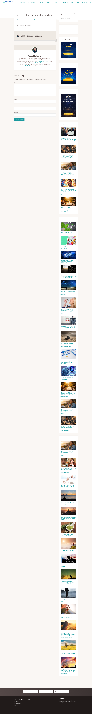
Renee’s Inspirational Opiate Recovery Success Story (68, 616)
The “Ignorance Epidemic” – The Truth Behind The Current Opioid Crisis (67, 345)
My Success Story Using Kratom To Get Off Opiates (67, 535)
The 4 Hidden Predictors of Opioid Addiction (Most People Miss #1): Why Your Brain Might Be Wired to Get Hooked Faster (68, 192)
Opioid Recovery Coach (44, 61)
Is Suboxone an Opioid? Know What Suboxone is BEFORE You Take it (68, 362)
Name (15, 99)
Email (15, 106)
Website (16, 112)
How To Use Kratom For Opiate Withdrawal (67, 233)
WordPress (36, 707)
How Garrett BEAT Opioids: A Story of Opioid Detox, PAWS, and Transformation (68, 487)
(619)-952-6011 (27, 65)
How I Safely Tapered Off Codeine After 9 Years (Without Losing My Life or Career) (67, 174)
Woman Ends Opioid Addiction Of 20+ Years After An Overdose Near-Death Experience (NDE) (68, 470)
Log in (39, 707)
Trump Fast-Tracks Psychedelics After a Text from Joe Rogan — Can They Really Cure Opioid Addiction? (68, 140)
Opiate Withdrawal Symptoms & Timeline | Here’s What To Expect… (68, 328)
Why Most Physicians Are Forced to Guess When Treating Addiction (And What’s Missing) (67, 157)
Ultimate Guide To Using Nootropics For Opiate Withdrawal (67, 262)
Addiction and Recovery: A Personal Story (67, 565)
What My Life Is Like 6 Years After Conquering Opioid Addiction (68, 293)
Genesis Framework (30, 707)
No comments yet (38, 36)
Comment (16, 82)
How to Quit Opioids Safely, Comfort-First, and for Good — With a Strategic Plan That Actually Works (68, 209)
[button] (90, 2)
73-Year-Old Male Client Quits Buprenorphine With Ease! (68, 503)
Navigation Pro (23, 707)
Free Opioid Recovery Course (41, 62)
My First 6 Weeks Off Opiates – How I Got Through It (68, 551)
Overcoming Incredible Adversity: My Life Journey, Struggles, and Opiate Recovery (67, 583)
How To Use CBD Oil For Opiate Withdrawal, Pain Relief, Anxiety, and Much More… (67, 311)
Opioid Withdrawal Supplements (65, 247)
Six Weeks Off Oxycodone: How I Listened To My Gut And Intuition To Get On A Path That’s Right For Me (68, 671)
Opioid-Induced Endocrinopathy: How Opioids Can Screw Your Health (68, 276)
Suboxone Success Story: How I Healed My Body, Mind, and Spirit (68, 653)
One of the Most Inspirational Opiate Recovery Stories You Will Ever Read (68, 518)
